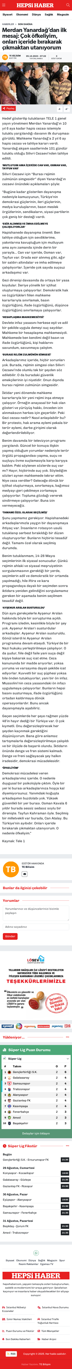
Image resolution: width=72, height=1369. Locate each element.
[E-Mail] (24, 874)
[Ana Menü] (3, 5)
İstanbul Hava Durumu (55, 1307)
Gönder (10, 936)
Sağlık (49, 14)
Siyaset (8, 14)
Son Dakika (25, 24)
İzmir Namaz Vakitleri (19, 1319)
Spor (62, 1260)
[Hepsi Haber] (35, 5)
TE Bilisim (28, 866)
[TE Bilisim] (11, 869)
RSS (12, 1353)
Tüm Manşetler (50, 1331)
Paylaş (10, 108)
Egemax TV (46, 1264)
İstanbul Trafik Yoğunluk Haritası (48, 1321)
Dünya (36, 14)
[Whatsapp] (36, 1253)
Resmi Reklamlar (29, 1264)
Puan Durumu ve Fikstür (20, 1331)
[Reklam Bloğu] (36, 985)
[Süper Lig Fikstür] (67, 1146)
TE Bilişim (45, 1364)
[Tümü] (67, 1037)
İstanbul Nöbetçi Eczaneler (14, 1309)
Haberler (8, 24)
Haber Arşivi (49, 1339)
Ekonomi (22, 14)
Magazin (63, 14)
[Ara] (68, 5)
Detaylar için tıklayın (36, 1133)
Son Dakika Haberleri (18, 1339)
